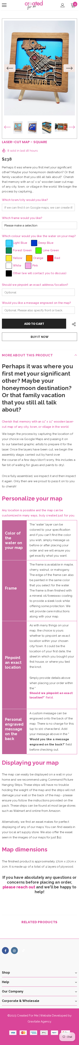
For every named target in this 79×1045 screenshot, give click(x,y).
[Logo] (34, 5)
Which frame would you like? (22, 218)
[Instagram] (14, 950)
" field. (51, 695)
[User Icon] (63, 5)
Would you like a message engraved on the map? (36, 303)
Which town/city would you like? (25, 200)
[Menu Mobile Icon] (4, 5)
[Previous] (10, 68)
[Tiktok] (23, 950)
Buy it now (40, 337)
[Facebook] (5, 950)
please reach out (19, 887)
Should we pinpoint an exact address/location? (35, 285)
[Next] (69, 68)
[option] (39, 68)
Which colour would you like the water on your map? (39, 236)
